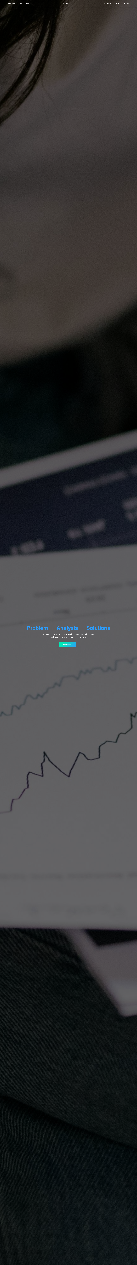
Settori (29, 3)
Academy (125, 3)
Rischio (21, 3)
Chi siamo (11, 3)
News (118, 3)
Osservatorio (108, 3)
